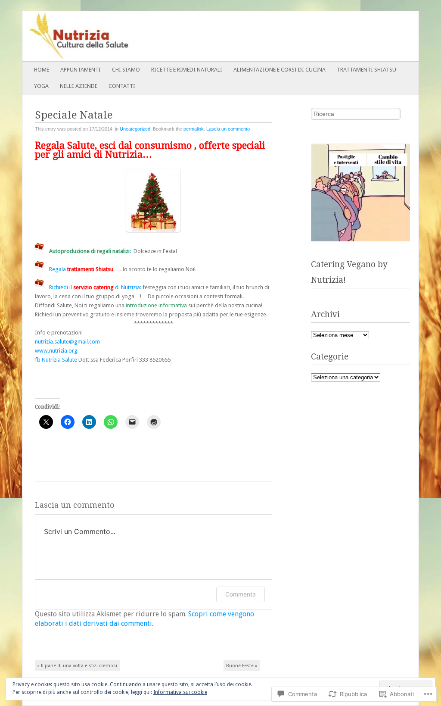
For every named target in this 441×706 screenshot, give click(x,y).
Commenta (240, 594)
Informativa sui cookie (180, 692)
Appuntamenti (80, 69)
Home (41, 69)
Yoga (41, 86)
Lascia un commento (228, 128)
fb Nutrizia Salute (56, 359)
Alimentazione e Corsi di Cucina (279, 69)
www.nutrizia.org (56, 350)
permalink (193, 128)
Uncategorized (135, 128)
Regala (81, 269)
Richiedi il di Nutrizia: (96, 287)
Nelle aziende (78, 86)
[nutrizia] (180, 36)
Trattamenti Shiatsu (366, 69)
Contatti (122, 86)
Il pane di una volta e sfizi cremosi (77, 666)
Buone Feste (242, 666)
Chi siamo (126, 69)
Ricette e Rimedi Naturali (186, 69)
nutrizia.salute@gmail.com (67, 341)
